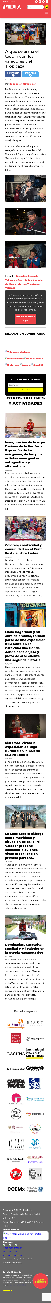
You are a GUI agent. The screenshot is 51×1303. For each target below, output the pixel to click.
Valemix (10, 288)
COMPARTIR (13, 73)
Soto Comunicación (26, 1259)
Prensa (7, 1290)
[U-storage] (12, 365)
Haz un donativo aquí (25, 318)
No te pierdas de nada (25, 379)
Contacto (12, 1)
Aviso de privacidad (12, 1262)
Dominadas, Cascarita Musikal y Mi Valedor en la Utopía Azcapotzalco (24, 948)
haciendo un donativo (18, 1285)
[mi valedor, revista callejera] (12, 8)
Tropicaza (33, 284)
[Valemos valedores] (17, 352)
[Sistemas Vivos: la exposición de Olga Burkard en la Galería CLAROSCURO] (25, 737)
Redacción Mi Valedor (22, 84)
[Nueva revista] (14, 358)
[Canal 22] (37, 365)
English (5, 1)
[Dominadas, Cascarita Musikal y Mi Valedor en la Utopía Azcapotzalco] (25, 939)
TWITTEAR (30, 73)
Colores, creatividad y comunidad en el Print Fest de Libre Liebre (23, 549)
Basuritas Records (27, 276)
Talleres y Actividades (18, 280)
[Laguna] (25, 365)
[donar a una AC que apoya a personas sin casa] (40, 1288)
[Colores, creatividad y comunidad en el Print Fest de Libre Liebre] (25, 540)
